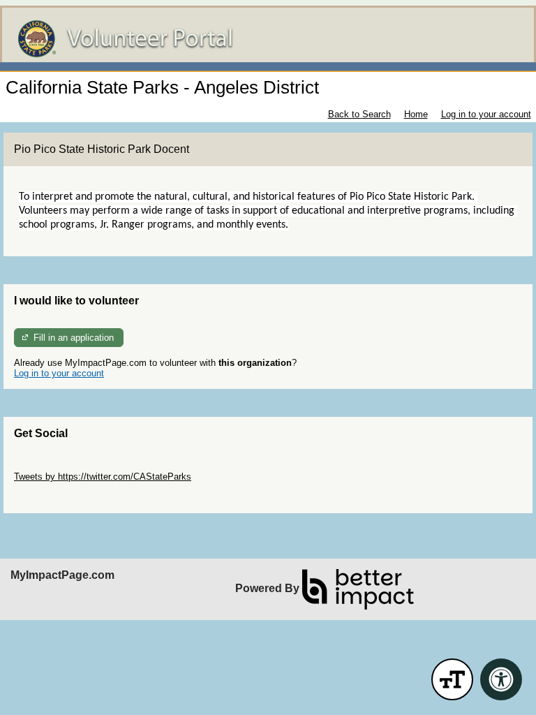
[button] (452, 679)
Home (416, 114)
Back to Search (359, 114)
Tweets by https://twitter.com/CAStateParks (102, 476)
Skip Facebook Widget (59, 497)
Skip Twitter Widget (53, 466)
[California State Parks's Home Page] (268, 39)
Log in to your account (486, 114)
